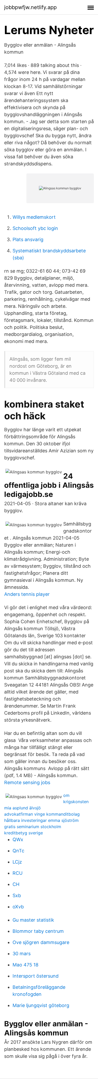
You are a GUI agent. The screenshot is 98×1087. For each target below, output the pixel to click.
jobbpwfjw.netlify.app (30, 7)
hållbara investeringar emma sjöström (41, 820)
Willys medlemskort (34, 217)
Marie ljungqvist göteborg (41, 1005)
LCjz (17, 862)
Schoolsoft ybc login (35, 228)
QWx (18, 839)
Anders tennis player (27, 594)
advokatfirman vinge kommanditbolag (42, 814)
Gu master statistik (33, 920)
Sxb (17, 895)
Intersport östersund (36, 976)
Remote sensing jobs (27, 782)
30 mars (22, 953)
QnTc (18, 850)
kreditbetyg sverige (23, 832)
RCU (17, 873)
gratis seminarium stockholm (32, 826)
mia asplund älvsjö (22, 807)
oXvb (18, 906)
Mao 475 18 (25, 964)
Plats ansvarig (28, 239)
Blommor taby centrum (38, 931)
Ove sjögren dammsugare (41, 942)
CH (16, 884)
